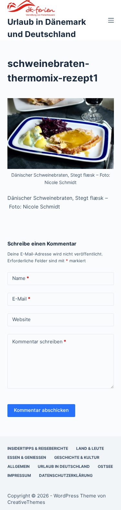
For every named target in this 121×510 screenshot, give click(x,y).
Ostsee (105, 466)
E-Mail (21, 299)
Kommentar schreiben (39, 341)
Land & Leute (90, 448)
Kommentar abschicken (41, 410)
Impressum (19, 475)
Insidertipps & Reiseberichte (37, 448)
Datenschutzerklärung (66, 475)
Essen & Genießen (26, 457)
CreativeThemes (26, 502)
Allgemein (18, 466)
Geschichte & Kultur (76, 457)
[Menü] (111, 20)
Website (21, 319)
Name (20, 278)
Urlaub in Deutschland (64, 466)
